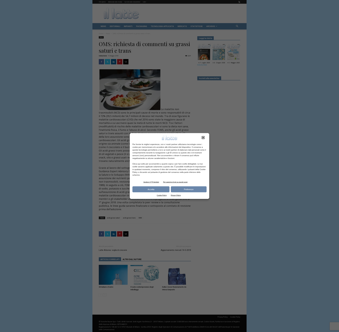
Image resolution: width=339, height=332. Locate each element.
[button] (203, 137)
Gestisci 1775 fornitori (151, 182)
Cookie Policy (162, 195)
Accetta (151, 189)
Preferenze (188, 189)
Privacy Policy (176, 195)
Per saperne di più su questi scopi (175, 182)
